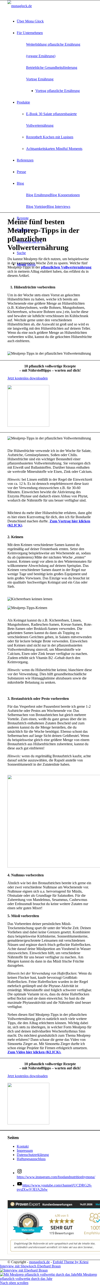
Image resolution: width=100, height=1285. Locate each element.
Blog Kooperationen (65, 195)
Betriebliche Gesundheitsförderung (51, 67)
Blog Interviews (58, 206)
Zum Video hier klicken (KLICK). (34, 1052)
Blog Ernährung (38, 195)
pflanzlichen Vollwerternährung (66, 267)
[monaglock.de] (19, 6)
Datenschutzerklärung (33, 1155)
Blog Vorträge (36, 206)
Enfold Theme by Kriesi (70, 1262)
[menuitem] (55, 21)
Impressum (25, 1150)
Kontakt (23, 1146)
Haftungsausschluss (31, 1159)
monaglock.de (39, 1262)
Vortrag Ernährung (39, 79)
